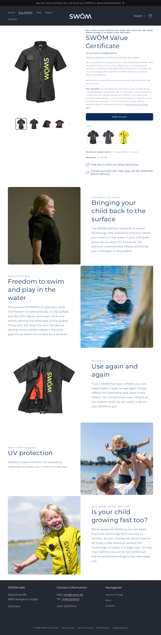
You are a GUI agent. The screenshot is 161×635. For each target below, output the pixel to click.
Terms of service (85, 628)
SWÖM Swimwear (49, 628)
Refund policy (103, 628)
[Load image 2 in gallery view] (33, 123)
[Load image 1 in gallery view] (21, 123)
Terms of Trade (114, 594)
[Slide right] (69, 124)
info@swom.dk (73, 594)
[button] (150, 15)
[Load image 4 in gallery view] (59, 123)
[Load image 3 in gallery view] (46, 123)
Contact (110, 605)
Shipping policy (120, 628)
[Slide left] (11, 124)
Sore (108, 600)
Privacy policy (68, 628)
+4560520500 (70, 599)
